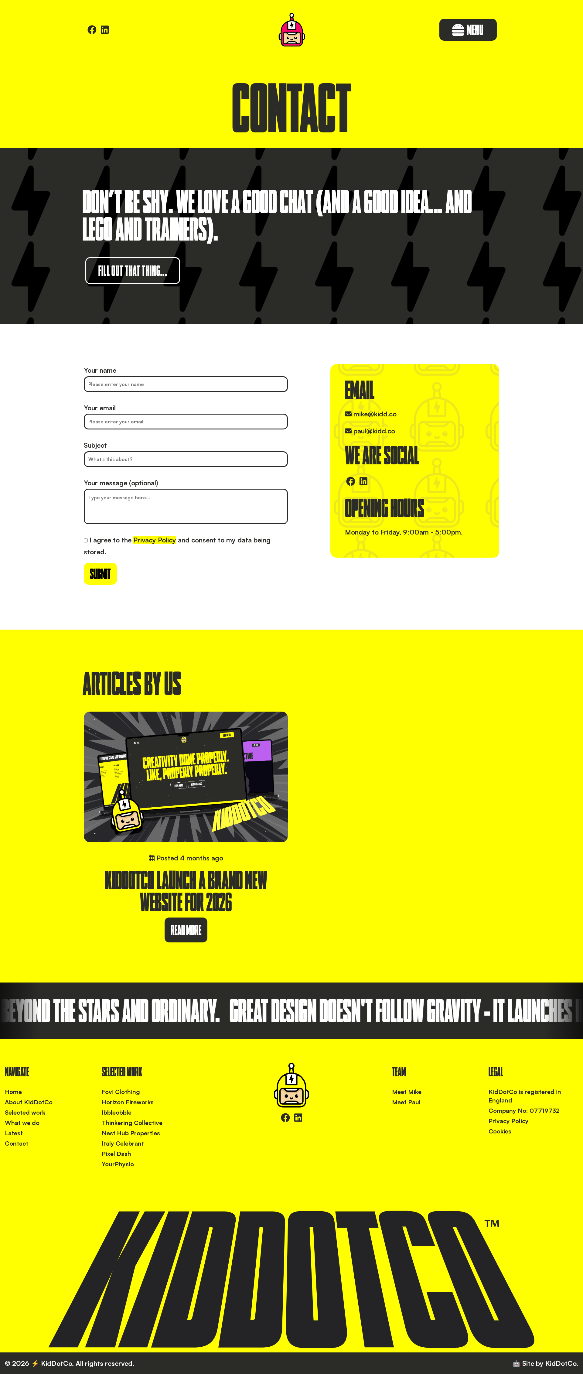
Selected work (25, 1112)
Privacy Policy (154, 540)
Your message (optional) (121, 483)
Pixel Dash (116, 1153)
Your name (100, 370)
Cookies (500, 1131)
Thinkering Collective (132, 1122)
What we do (22, 1122)
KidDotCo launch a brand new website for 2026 (186, 890)
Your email (100, 408)
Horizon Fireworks (128, 1102)
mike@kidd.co (375, 414)
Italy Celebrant (123, 1143)
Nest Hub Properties (131, 1133)
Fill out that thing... (132, 270)
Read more (186, 929)
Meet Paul (406, 1102)
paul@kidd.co (374, 431)
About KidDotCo (29, 1102)
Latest (14, 1133)
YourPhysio (118, 1164)
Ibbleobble (116, 1112)
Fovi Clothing (121, 1091)
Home (13, 1091)
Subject (95, 445)
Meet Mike (406, 1091)
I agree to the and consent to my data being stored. (177, 546)
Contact (16, 1143)
